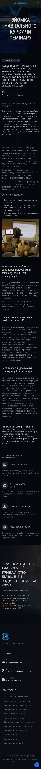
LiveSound (13, 762)
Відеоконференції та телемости (16, 697)
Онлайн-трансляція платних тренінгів (18, 726)
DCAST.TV (25, 759)
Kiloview (28, 762)
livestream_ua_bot (8, 603)
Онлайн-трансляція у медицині (15, 730)
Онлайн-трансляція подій (13, 743)
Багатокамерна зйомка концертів (17, 701)
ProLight (21, 762)
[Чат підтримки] (36, 764)
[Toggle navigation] (33, 3)
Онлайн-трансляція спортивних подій (18, 705)
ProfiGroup (16, 759)
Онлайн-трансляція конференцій (16, 709)
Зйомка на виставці (11, 735)
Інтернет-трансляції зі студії (14, 714)
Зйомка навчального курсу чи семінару (19, 722)
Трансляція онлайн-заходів (14, 718)
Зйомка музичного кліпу (13, 739)
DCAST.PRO (34, 759)
